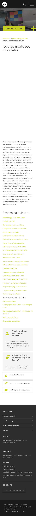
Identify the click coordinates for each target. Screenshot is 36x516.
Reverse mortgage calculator (14, 297)
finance (5, 430)
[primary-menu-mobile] (32, 4)
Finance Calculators (19, 38)
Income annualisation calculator (15, 250)
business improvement (11, 425)
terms (17, 504)
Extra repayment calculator (13, 236)
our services (7, 412)
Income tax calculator (11, 258)
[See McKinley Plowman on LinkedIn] (7, 486)
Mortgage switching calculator (14, 283)
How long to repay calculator (14, 247)
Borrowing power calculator (14, 218)
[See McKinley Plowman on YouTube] (11, 486)
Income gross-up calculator (13, 254)
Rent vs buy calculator (11, 294)
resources (6, 38)
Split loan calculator (10, 317)
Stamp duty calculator (11, 321)
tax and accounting (9, 416)
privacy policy (8, 504)
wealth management (10, 421)
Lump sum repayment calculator (15, 279)
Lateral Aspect (20, 511)
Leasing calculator (10, 268)
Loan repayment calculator (13, 276)
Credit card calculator (11, 232)
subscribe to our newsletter (13, 490)
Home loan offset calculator (14, 243)
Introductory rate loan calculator (15, 265)
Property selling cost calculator (15, 290)
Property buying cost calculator (15, 287)
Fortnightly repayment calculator (15, 239)
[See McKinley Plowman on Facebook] (4, 486)
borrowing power (20, 191)
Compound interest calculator (14, 228)
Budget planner (9, 221)
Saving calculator (9, 301)
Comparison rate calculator (13, 225)
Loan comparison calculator (13, 272)
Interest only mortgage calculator (16, 261)
